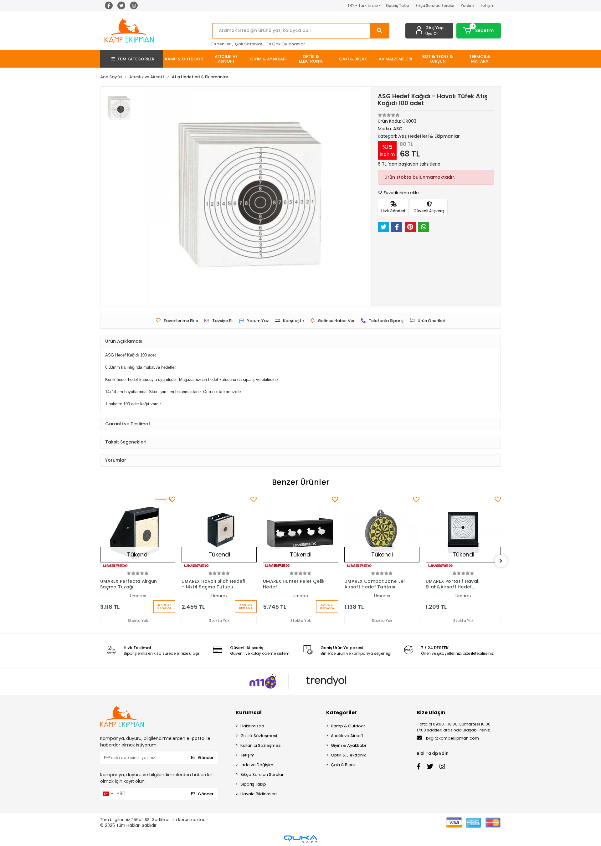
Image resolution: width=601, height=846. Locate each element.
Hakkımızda (252, 726)
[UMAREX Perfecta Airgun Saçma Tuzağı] (137, 532)
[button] (478, 30)
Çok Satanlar (248, 44)
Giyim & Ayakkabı (348, 745)
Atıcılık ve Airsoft (347, 736)
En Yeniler (221, 44)
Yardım (467, 5)
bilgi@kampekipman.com (452, 738)
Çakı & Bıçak (343, 765)
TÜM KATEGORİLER (135, 59)
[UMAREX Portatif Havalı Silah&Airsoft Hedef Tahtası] (463, 532)
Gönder (205, 758)
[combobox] (107, 793)
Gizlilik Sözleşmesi (258, 736)
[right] (500, 561)
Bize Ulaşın (431, 712)
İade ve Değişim (256, 765)
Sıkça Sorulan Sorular (435, 5)
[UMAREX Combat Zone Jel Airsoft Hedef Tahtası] (381, 532)
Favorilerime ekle (401, 193)
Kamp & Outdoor (348, 726)
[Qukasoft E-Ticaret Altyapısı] (300, 839)
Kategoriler (341, 712)
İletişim (487, 5)
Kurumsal (249, 712)
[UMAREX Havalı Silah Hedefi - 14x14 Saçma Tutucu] (219, 532)
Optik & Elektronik (348, 755)
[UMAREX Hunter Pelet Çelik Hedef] (300, 532)
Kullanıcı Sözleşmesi (260, 745)
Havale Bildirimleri (258, 794)
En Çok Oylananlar (285, 44)
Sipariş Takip (397, 5)
